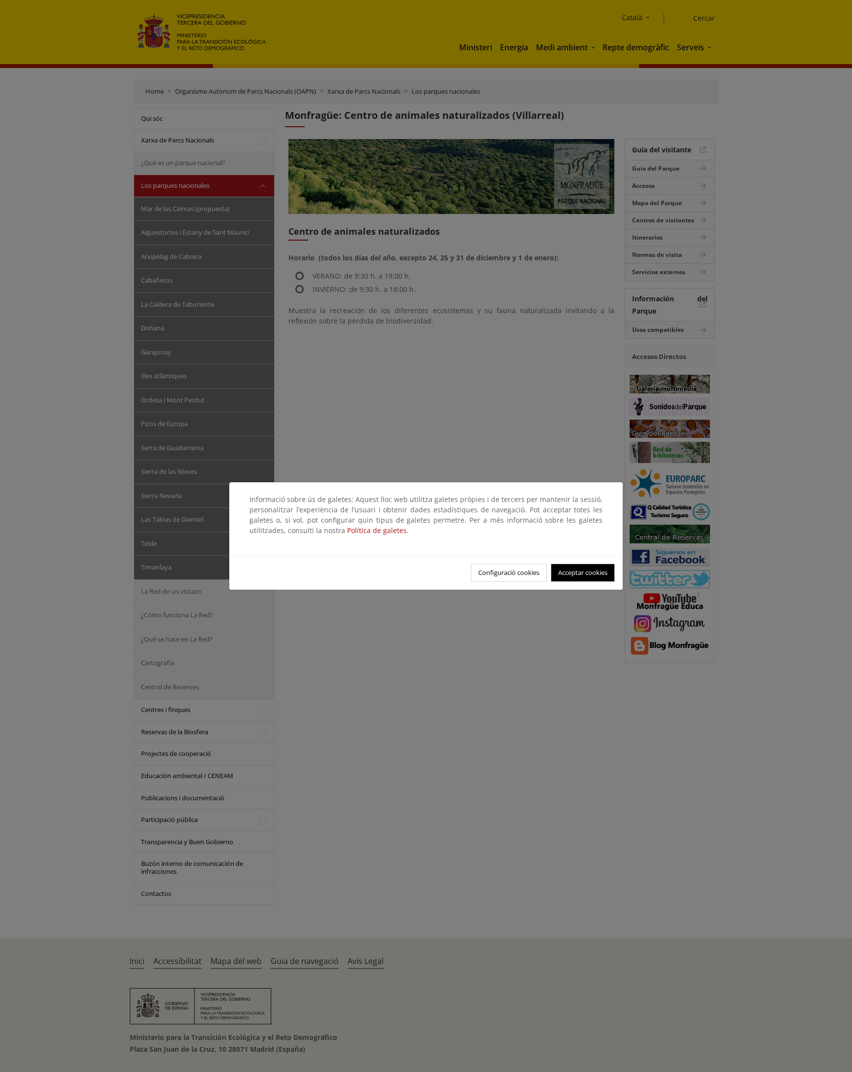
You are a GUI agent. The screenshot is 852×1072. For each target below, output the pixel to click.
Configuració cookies (508, 572)
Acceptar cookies (582, 572)
